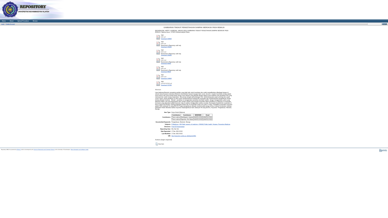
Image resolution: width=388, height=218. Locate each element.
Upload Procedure (23, 21)
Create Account (10, 24)
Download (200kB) (166, 47)
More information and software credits (79, 149)
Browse (35, 21)
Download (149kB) (166, 78)
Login (2, 24)
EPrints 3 (19, 149)
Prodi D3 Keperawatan (178, 126)
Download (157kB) (166, 85)
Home (4, 21)
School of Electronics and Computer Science (44, 149)
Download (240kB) (166, 55)
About (11, 21)
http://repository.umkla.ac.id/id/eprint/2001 (183, 136)
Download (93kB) (166, 63)
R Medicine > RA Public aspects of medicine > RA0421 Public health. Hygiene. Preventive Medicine (200, 124)
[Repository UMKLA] (26, 19)
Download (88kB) (166, 72)
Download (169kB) (166, 39)
